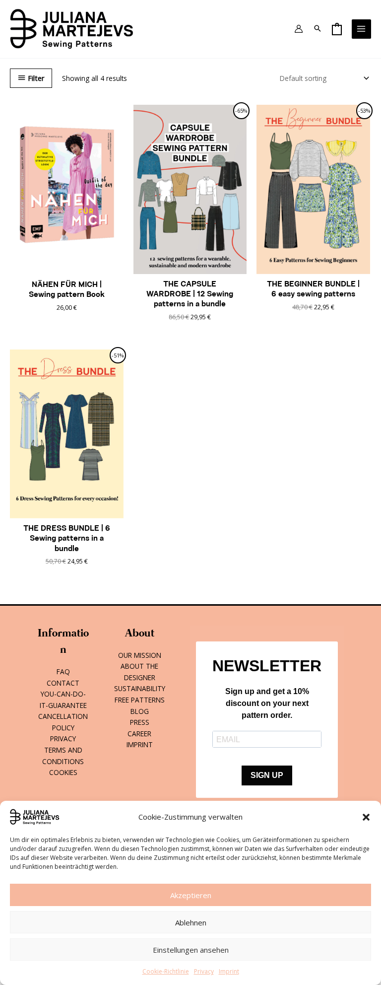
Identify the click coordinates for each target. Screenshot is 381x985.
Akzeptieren (190, 895)
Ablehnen (190, 922)
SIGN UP (267, 775)
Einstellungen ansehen (191, 950)
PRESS (139, 722)
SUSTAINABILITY (139, 688)
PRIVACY (63, 738)
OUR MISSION (139, 655)
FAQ (63, 671)
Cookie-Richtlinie (165, 971)
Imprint (229, 971)
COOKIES (63, 772)
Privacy (204, 971)
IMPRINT (140, 744)
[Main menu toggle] (361, 29)
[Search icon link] (317, 29)
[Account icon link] (298, 28)
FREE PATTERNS (140, 699)
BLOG (139, 711)
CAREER (139, 733)
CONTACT (63, 683)
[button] (366, 817)
